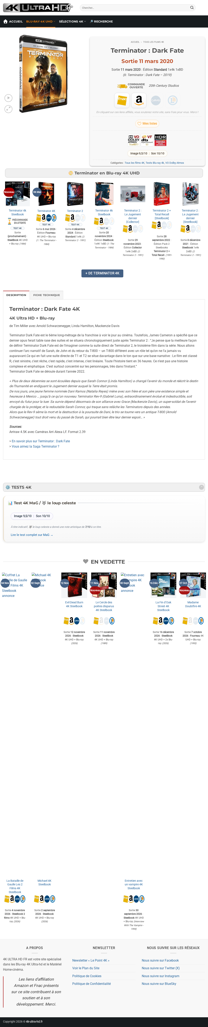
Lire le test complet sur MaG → (32, 535)
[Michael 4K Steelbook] (44, 724)
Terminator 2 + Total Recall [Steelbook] (162, 214)
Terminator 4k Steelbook (17, 212)
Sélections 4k (71, 21)
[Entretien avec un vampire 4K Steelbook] (134, 724)
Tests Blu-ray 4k (155, 162)
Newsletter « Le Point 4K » (90, 960)
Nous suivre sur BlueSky (159, 984)
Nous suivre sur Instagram (160, 976)
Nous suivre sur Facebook (160, 960)
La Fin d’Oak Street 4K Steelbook (163, 606)
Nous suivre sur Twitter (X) (161, 968)
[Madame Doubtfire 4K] (193, 585)
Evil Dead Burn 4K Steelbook (74, 604)
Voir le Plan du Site (85, 968)
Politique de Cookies (86, 976)
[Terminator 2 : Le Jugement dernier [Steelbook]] (190, 194)
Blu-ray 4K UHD (39, 21)
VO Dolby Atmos (174, 162)
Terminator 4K (46, 211)
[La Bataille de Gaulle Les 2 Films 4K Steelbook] (15, 724)
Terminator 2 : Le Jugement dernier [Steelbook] (190, 216)
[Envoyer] (191, 7)
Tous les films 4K (153, 42)
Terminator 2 (75, 211)
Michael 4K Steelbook (44, 882)
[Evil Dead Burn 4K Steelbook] (74, 585)
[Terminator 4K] (46, 194)
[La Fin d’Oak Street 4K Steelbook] (163, 585)
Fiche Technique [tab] (46, 295)
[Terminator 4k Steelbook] (17, 194)
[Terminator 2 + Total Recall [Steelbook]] (161, 194)
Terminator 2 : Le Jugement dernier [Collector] (132, 216)
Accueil (16, 21)
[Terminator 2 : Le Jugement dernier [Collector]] (132, 194)
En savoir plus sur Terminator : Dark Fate (41, 441)
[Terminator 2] (75, 194)
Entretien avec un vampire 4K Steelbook (134, 884)
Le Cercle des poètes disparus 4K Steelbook (104, 606)
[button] (8, 98)
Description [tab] (16, 295)
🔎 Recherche (101, 21)
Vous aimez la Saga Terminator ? (35, 446)
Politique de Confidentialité (91, 984)
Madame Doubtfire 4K (193, 604)
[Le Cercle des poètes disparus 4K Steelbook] (104, 585)
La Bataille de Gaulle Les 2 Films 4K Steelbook (14, 886)
